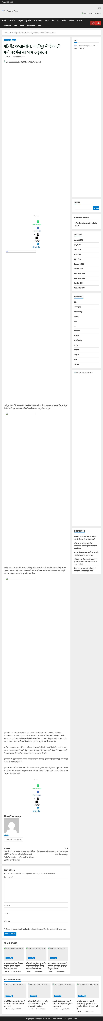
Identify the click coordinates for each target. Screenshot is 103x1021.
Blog (75, 302)
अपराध (47, 20)
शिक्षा (15, 25)
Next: (52, 851)
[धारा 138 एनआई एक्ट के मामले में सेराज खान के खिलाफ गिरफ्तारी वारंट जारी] (14, 954)
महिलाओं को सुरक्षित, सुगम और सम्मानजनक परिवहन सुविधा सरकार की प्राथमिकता (36, 966)
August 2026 (78, 240)
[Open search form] (88, 23)
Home (4, 20)
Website (7, 921)
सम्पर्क (39, 25)
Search (77, 202)
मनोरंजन (71, 20)
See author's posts (13, 839)
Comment (8, 877)
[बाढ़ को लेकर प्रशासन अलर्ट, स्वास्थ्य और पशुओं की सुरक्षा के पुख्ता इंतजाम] (58, 954)
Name (7, 905)
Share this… (36, 215)
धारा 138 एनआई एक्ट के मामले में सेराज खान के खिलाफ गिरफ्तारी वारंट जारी (13, 966)
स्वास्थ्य (22, 25)
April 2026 (77, 259)
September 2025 (79, 288)
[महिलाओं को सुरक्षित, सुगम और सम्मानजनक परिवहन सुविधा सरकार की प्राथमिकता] (36, 954)
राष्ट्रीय (20, 20)
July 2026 (77, 245)
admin (8, 57)
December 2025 (79, 273)
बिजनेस (64, 20)
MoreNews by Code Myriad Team (64, 1019)
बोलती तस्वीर (31, 25)
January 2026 (78, 268)
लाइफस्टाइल (7, 25)
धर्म (58, 20)
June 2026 (77, 249)
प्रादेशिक (28, 20)
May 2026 (77, 254)
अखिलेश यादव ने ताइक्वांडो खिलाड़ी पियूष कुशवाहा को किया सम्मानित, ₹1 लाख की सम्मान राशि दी (86, 561)
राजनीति (79, 20)
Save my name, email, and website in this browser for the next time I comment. (36, 929)
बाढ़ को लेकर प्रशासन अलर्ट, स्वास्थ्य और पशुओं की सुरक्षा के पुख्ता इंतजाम (57, 966)
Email (6, 913)
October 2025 (78, 283)
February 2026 (79, 264)
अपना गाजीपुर (38, 20)
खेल (53, 20)
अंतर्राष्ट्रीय (12, 20)
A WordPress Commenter (83, 223)
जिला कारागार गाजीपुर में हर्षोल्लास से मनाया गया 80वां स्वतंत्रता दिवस (84, 569)
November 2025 (79, 278)
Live (98, 23)
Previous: (19, 854)
